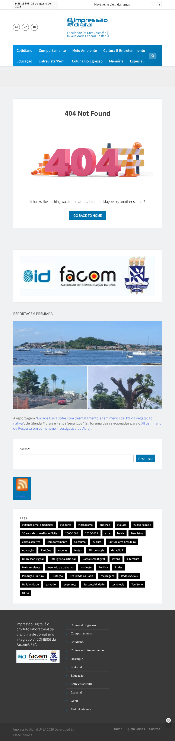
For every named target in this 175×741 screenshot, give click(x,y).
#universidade (142, 524)
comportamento (57, 541)
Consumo (80, 541)
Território (137, 584)
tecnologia (118, 584)
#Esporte (65, 524)
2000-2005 (71, 533)
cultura (97, 541)
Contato (154, 729)
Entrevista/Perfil (52, 61)
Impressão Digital (33, 558)
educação (28, 550)
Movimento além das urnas (112, 4)
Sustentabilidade (94, 584)
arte (107, 533)
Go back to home (87, 215)
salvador (51, 584)
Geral (74, 700)
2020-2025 (91, 533)
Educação (24, 61)
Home (118, 729)
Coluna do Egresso (87, 61)
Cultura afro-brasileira (122, 541)
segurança (70, 584)
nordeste (86, 567)
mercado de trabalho (60, 567)
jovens (116, 558)
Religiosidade (30, 584)
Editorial (76, 667)
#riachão (105, 524)
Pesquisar (25, 448)
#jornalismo (85, 524)
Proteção (57, 576)
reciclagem (107, 576)
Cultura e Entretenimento (124, 50)
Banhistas (137, 533)
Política (103, 567)
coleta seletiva (31, 541)
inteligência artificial (63, 558)
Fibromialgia (96, 550)
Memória (116, 61)
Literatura (133, 558)
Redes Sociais (129, 576)
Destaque (77, 658)
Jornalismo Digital (94, 558)
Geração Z (117, 550)
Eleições (46, 550)
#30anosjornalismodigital (37, 524)
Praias (118, 567)
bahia (120, 533)
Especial (137, 61)
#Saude (121, 524)
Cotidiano (24, 50)
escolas (62, 550)
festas (78, 550)
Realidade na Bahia (81, 576)
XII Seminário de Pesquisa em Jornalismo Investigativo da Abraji (87, 425)
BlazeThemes (22, 734)
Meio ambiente (31, 567)
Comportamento (52, 50)
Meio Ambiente (84, 50)
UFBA (25, 593)
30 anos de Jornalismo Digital (40, 533)
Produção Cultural (33, 576)
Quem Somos (136, 729)
